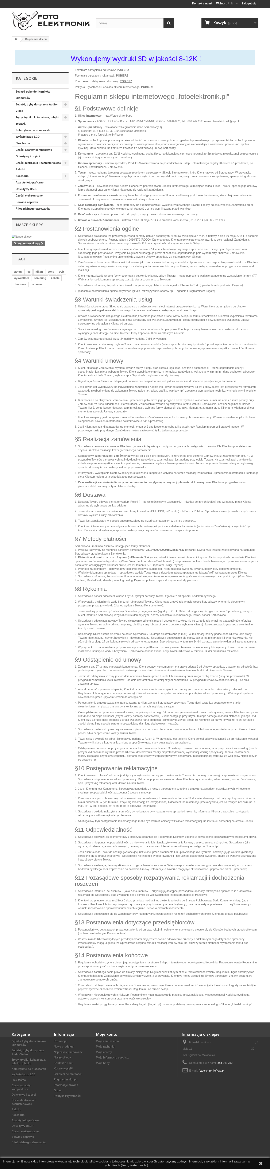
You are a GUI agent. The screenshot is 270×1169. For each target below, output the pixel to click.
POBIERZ (123, 69)
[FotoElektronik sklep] (51, 20)
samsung (40, 278)
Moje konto (106, 1034)
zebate (55, 278)
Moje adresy (104, 1052)
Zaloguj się (249, 3)
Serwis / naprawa (27, 202)
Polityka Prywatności (67, 1096)
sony (51, 271)
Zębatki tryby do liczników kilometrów (33, 95)
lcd (29, 271)
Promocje (60, 1041)
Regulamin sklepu (65, 1079)
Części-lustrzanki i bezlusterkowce (38, 162)
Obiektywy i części (28, 156)
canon (18, 271)
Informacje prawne (66, 1085)
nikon (39, 271)
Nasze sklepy (29, 224)
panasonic (37, 284)
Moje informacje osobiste (112, 1057)
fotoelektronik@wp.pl (211, 1070)
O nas (57, 1090)
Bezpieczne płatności (68, 1074)
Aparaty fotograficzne (29, 182)
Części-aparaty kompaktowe (34, 149)
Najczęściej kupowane (68, 1052)
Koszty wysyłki (63, 1068)
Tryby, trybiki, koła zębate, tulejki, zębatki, (37, 120)
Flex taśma (23, 143)
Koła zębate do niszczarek (33, 130)
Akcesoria (22, 176)
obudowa (20, 284)
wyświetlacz (21, 278)
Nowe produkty (63, 1046)
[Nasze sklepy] (40, 237)
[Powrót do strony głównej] (16, 39)
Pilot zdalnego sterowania (33, 208)
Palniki (20, 169)
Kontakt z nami (202, 3)
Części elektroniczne (29, 195)
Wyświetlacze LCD (27, 136)
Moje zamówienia (107, 1041)
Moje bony (103, 1063)
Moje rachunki (105, 1046)
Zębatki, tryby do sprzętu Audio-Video (37, 107)
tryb (61, 271)
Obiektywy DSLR (26, 189)
